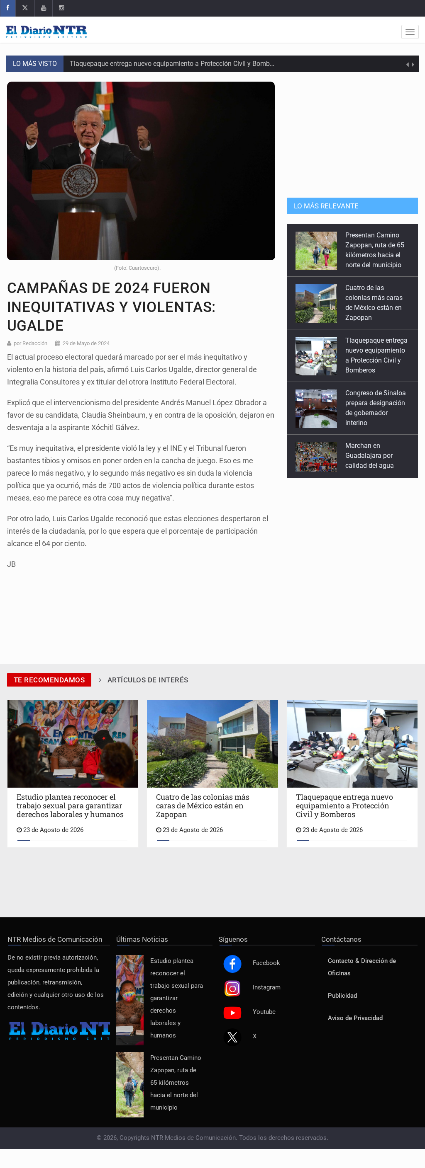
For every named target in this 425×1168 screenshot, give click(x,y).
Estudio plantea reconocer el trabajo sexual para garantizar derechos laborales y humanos (176, 998)
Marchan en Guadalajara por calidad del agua (369, 403)
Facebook (266, 963)
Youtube (264, 1012)
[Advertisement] (353, 133)
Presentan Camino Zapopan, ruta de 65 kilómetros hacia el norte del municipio (175, 1082)
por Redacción (30, 343)
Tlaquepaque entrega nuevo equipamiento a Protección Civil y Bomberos (176, 64)
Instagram (267, 987)
